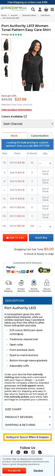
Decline (38, 470)
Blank (14, 135)
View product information (16, 109)
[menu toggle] (51, 9)
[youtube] (26, 453)
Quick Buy (41, 237)
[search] (33, 9)
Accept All (14, 470)
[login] (40, 9)
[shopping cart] (46, 9)
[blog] (40, 453)
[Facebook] (12, 453)
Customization (40, 135)
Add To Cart (16, 237)
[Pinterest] (18, 453)
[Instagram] (33, 453)
